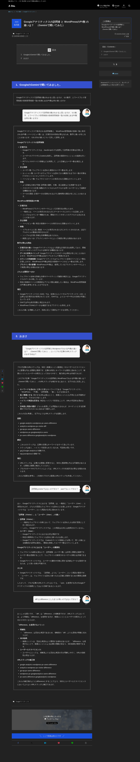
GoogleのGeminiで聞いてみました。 (37, 55)
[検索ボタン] (129, 6)
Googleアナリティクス (22, 33)
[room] (117, 64)
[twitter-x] (114, 64)
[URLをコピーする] (85, 743)
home (116, 73)
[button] (18, 743)
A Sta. (12, 6)
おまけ (26, 58)
